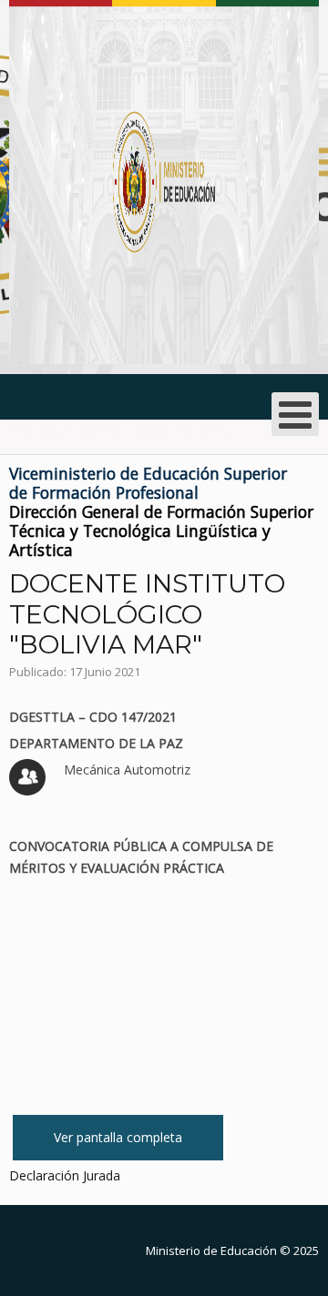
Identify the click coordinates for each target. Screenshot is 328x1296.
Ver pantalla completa (118, 1137)
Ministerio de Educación (211, 1250)
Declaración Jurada (64, 1175)
